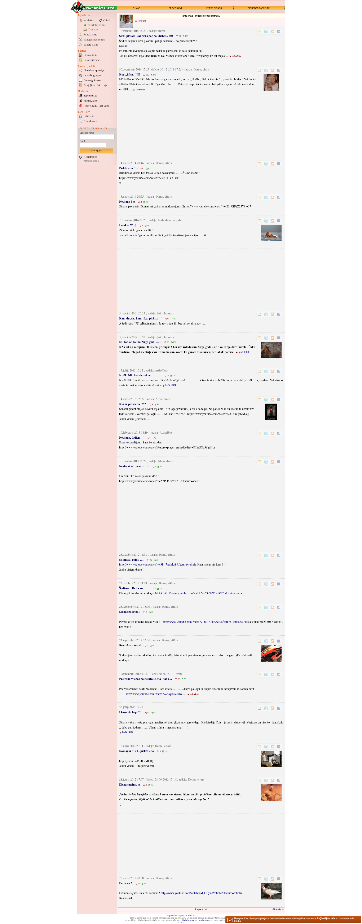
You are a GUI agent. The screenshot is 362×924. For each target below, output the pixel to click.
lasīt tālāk (236, 56)
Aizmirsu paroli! (92, 161)
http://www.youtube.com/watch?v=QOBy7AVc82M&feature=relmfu (201, 893)
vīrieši (106, 20)
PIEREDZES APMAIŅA (259, 8)
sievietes (88, 20)
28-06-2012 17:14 (165, 779)
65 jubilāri (93, 29)
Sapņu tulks (90, 95)
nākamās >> (278, 909)
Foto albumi (90, 54)
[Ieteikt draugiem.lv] (272, 32)
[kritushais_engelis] (126, 21)
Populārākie (90, 34)
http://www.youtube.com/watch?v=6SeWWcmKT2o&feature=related (204, 593)
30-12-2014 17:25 (171, 69)
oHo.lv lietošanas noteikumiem (195, 920)
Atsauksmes (90, 121)
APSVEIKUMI (175, 8)
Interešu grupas (92, 75)
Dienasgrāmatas (92, 80)
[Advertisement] (201, 128)
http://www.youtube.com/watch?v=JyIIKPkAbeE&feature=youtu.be (203, 622)
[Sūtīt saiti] (259, 32)
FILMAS (136, 8)
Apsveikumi (97, 105)
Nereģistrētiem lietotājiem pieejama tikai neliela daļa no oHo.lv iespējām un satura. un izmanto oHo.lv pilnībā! (294, 919)
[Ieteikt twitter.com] (266, 32)
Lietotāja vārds (87, 132)
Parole (83, 141)
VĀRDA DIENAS (214, 8)
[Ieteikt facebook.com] (278, 32)
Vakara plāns (91, 44)
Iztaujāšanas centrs (94, 39)
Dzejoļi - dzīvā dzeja (95, 85)
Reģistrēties (90, 156)
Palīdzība (89, 115)
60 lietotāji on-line (97, 24)
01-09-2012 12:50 (170, 674)
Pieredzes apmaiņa (94, 70)
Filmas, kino (91, 100)
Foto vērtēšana (92, 59)
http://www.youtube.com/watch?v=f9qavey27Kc (153, 694)
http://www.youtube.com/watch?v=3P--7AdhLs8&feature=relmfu (158, 564)
